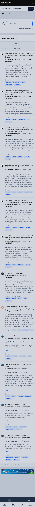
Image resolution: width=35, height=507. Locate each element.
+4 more (8, 398)
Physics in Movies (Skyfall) (14, 273)
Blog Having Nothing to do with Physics (19, 310)
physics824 (10, 275)
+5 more (8, 229)
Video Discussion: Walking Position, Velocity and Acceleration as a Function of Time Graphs (19, 92)
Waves (25, 368)
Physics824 (8, 277)
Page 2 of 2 (17, 48)
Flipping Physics (12, 59)
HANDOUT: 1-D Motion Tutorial (15, 435)
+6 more (8, 122)
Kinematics (26, 407)
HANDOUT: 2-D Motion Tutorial (15, 404)
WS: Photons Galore (12, 336)
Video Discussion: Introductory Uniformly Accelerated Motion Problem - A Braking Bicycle (19, 55)
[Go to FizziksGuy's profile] (2, 336)
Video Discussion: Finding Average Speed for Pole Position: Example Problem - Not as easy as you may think (19, 129)
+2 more (8, 267)
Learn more (3, 3)
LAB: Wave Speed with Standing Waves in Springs (19, 365)
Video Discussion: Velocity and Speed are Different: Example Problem (19, 166)
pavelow (9, 309)
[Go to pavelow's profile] (2, 307)
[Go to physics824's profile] (2, 273)
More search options (25, 28)
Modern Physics (28, 338)
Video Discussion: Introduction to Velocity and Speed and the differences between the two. (19, 237)
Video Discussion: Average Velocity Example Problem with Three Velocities (18, 201)
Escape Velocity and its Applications (17, 307)
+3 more (17, 84)
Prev (6, 48)
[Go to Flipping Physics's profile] (2, 54)
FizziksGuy (10, 338)
